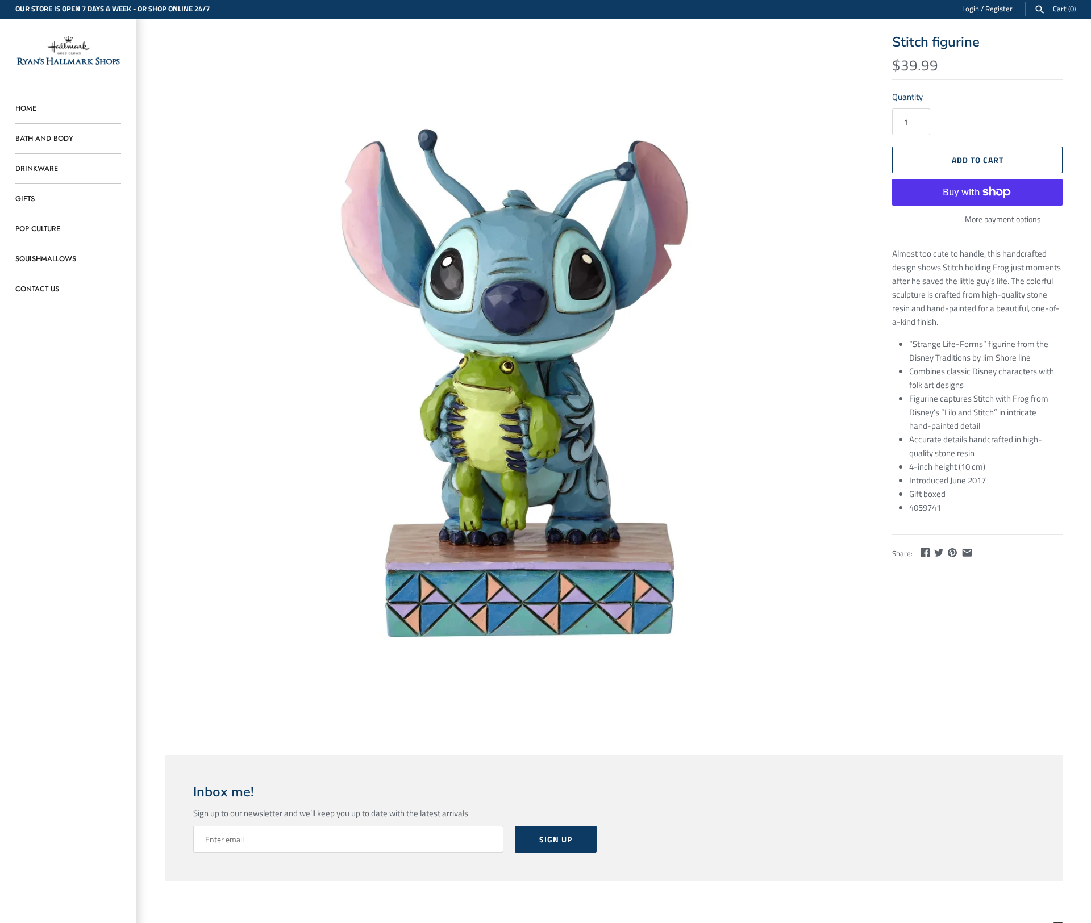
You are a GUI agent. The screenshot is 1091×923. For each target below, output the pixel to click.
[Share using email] (967, 552)
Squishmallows (45, 258)
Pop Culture (37, 228)
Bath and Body (44, 138)
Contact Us (37, 288)
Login (970, 8)
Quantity (907, 96)
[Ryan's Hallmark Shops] (68, 50)
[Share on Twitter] (938, 552)
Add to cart (977, 160)
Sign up (555, 839)
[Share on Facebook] (925, 552)
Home (25, 108)
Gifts (25, 198)
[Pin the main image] (952, 552)
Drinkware (36, 168)
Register (999, 8)
